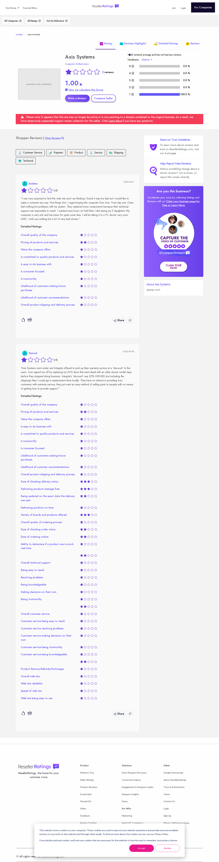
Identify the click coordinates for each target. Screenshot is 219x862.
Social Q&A (86, 794)
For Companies (203, 7)
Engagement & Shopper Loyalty (137, 787)
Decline (167, 848)
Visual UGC (86, 801)
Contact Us (169, 801)
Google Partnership (173, 772)
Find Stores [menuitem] (11, 8)
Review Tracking (88, 823)
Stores (19, 34)
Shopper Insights (130, 794)
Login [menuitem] (183, 8)
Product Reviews (88, 787)
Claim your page (173, 267)
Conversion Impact (131, 779)
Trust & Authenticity (174, 787)
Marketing (127, 815)
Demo (125, 801)
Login (166, 808)
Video (83, 808)
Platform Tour (87, 772)
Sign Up (167, 815)
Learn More (115, 121)
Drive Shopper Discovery (134, 772)
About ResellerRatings (175, 779)
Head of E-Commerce (132, 823)
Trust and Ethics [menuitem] (30, 8)
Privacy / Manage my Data (176, 823)
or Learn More (176, 205)
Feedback (85, 815)
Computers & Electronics (77, 64)
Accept (141, 848)
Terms (167, 794)
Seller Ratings (87, 779)
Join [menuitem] (174, 8)
